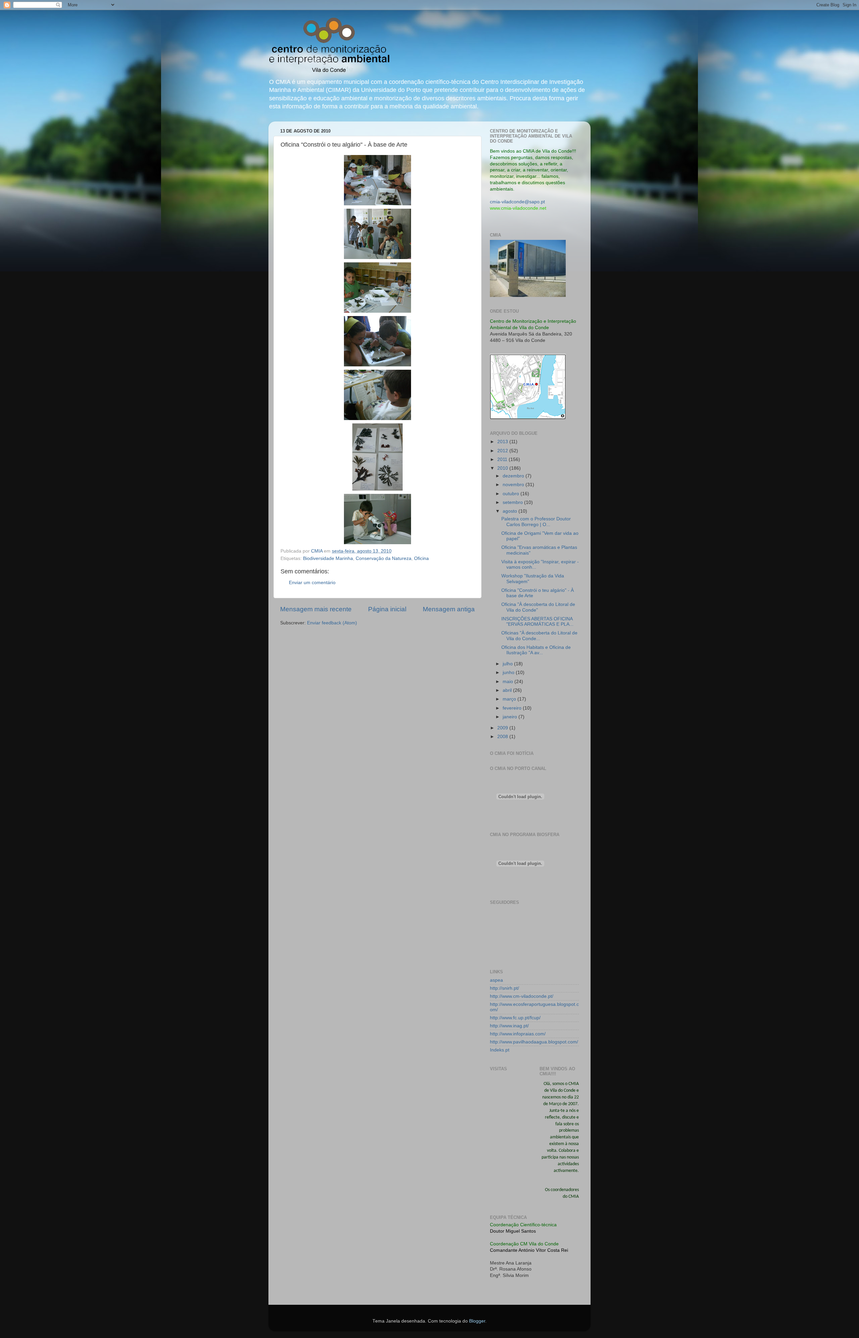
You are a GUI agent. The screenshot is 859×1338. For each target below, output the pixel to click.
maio (508, 681)
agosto (510, 511)
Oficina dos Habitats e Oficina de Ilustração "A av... (536, 650)
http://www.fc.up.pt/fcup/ (515, 1017)
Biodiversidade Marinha (328, 558)
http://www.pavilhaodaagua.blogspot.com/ (534, 1041)
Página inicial (387, 609)
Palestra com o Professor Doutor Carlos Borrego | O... (536, 521)
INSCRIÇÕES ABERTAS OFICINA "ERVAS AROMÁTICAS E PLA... (537, 621)
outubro (511, 493)
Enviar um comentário (312, 582)
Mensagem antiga (449, 609)
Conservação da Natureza (383, 558)
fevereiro (513, 708)
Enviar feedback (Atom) (332, 622)
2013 (503, 441)
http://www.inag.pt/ (509, 1025)
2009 (503, 727)
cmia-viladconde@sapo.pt (517, 201)
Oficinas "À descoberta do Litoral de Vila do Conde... (539, 635)
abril (508, 690)
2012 (503, 450)
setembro (513, 502)
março (510, 699)
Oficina (421, 558)
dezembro (514, 475)
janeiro (510, 716)
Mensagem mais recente (316, 609)
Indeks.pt (499, 1049)
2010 (503, 468)
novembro (514, 484)
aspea (496, 980)
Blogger (477, 1321)
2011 (503, 459)
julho (508, 663)
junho (509, 672)
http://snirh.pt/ (504, 988)
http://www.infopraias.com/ (518, 1033)
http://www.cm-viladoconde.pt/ (521, 996)
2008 (503, 736)
